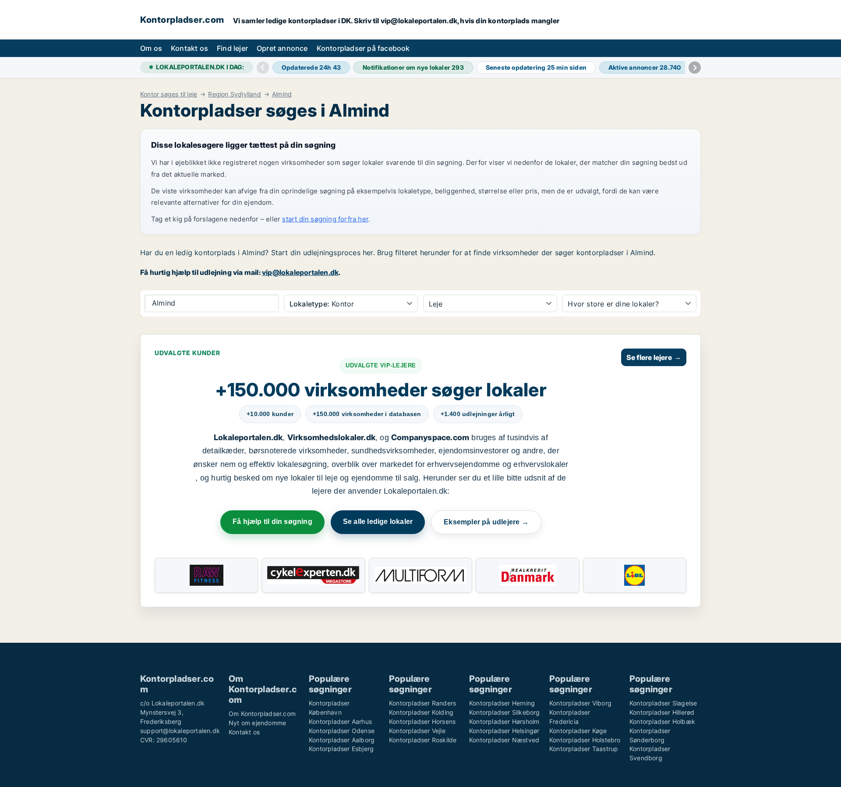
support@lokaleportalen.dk (180, 730)
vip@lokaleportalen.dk (300, 272)
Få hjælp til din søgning (272, 521)
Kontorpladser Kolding (421, 712)
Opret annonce (282, 48)
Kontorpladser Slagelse (663, 703)
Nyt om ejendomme (257, 722)
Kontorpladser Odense (342, 730)
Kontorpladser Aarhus (340, 721)
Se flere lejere (653, 357)
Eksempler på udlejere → (486, 522)
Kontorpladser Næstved (504, 740)
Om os (151, 48)
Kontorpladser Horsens (422, 721)
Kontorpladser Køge (578, 730)
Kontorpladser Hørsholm (504, 721)
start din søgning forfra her (325, 219)
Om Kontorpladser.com (262, 713)
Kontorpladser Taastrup (583, 748)
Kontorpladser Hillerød (661, 712)
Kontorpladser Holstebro (585, 740)
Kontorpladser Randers (422, 703)
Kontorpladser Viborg (580, 703)
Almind (282, 94)
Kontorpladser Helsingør (504, 730)
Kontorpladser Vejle (417, 730)
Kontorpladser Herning (502, 703)
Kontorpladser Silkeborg (504, 712)
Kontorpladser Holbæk (662, 721)
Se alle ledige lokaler (378, 521)
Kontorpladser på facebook (363, 48)
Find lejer (232, 48)
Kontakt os (189, 48)
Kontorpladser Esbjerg (341, 748)
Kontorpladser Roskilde (422, 740)
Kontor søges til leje (168, 94)
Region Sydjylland (234, 94)
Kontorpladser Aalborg (342, 740)
